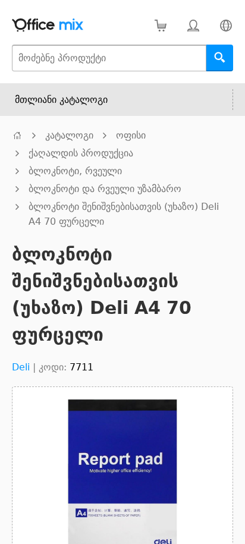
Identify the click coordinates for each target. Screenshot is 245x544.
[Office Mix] (47, 25)
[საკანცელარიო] (17, 135)
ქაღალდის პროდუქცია (81, 153)
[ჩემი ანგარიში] (193, 25)
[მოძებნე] (219, 58)
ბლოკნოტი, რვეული (75, 171)
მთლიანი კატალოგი (61, 99)
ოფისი (131, 135)
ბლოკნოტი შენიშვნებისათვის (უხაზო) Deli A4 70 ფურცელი (124, 214)
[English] (225, 25)
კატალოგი (69, 135)
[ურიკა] (160, 25)
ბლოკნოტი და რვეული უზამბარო (105, 188)
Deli (21, 367)
